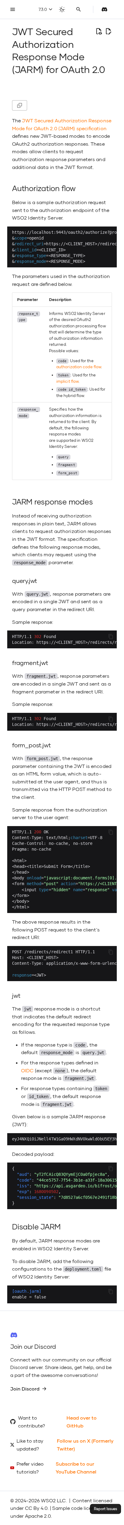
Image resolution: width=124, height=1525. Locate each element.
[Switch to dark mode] (62, 9)
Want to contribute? (31, 1421)
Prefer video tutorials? (30, 1467)
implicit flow (67, 381)
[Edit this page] (108, 31)
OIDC (27, 1070)
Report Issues (105, 1509)
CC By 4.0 (36, 1508)
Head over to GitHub (82, 1421)
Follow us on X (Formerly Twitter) (85, 1444)
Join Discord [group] (24, 1388)
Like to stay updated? (30, 1444)
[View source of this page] (98, 31)
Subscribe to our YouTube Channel (76, 1467)
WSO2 (48, 1500)
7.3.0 (43, 9)
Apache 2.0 (38, 1516)
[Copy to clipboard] (110, 232)
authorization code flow (78, 366)
